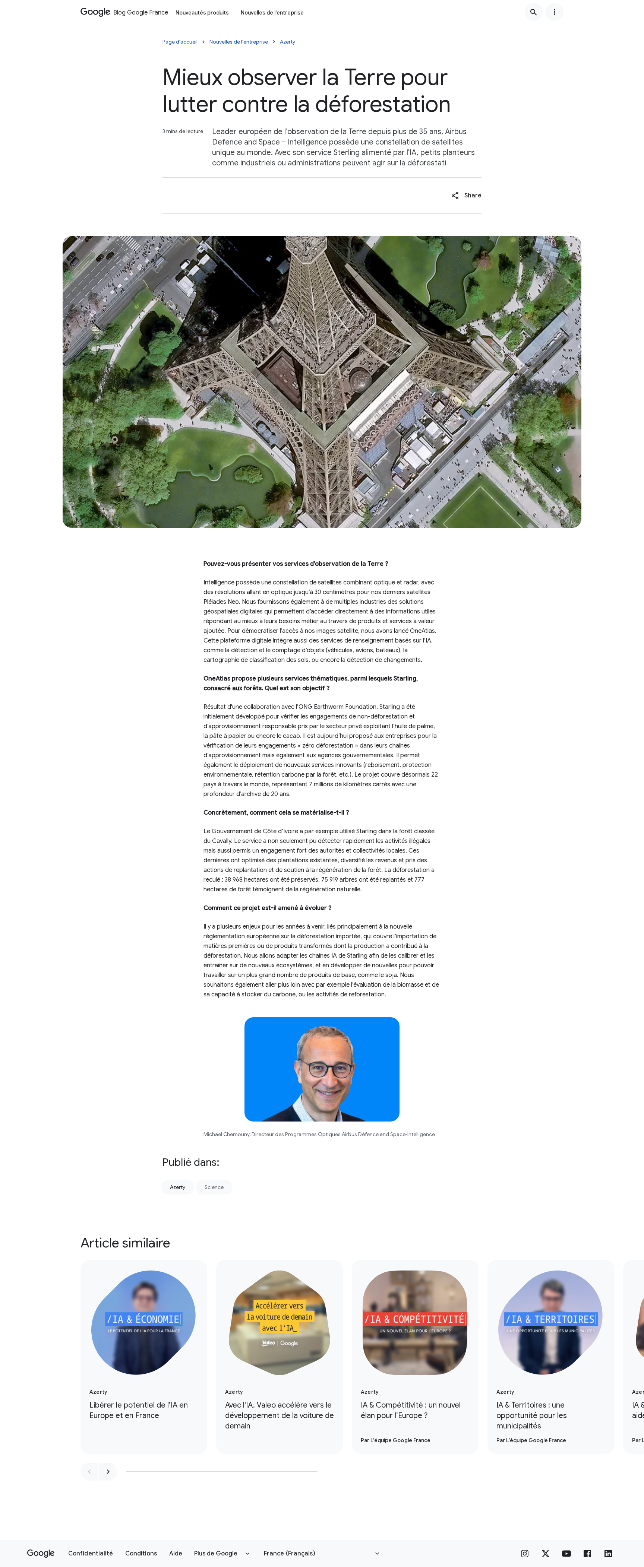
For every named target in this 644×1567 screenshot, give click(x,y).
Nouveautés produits (202, 12)
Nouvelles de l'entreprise (272, 12)
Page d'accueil (180, 41)
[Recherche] (534, 12)
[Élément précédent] (89, 1472)
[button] (466, 195)
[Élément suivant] (108, 1472)
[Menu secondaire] (555, 12)
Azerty (287, 41)
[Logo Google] (41, 1553)
